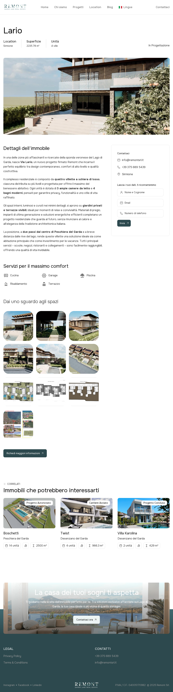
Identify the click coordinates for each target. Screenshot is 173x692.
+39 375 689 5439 (133, 167)
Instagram (9, 685)
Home (44, 7)
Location (95, 7)
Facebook (23, 685)
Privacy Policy (12, 656)
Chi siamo (60, 7)
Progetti (78, 7)
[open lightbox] (18, 326)
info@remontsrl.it (133, 160)
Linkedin (37, 685)
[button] (125, 7)
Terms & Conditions (15, 662)
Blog (110, 7)
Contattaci (163, 7)
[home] (20, 7)
